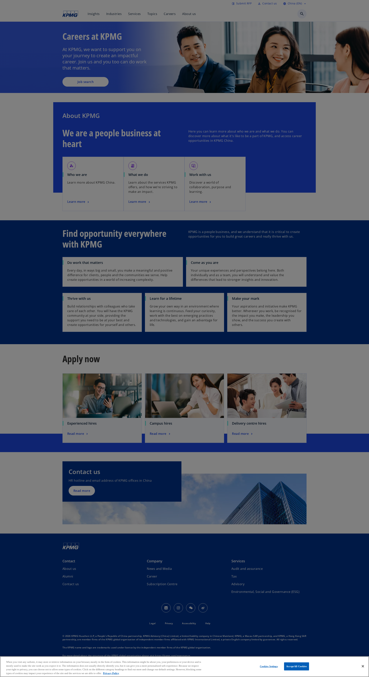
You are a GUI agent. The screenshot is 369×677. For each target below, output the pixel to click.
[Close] (363, 666)
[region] (184, 666)
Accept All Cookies (296, 666)
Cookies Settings (269, 666)
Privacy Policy (111, 673)
